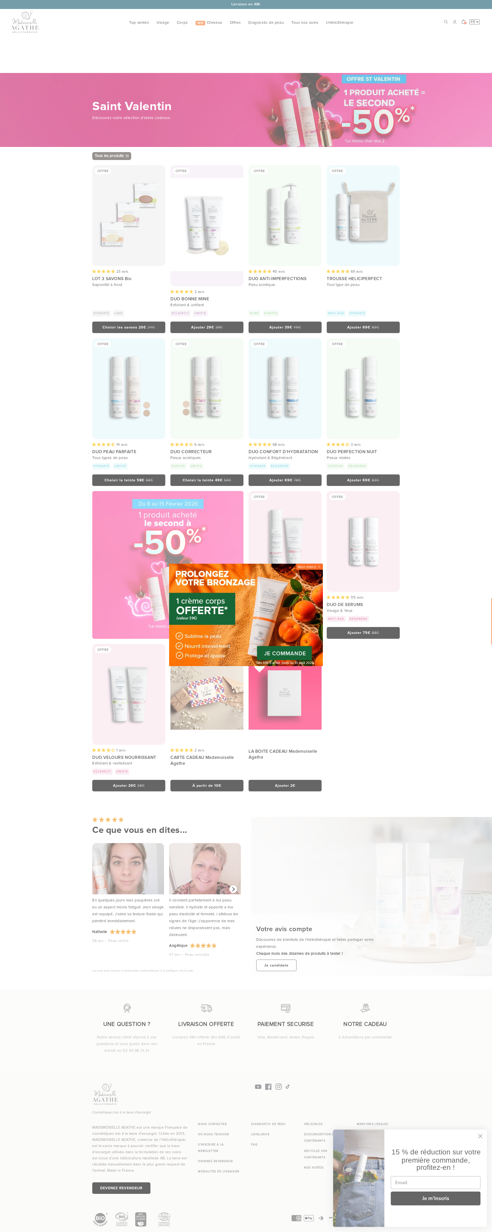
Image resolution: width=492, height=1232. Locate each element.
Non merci (307, 567)
